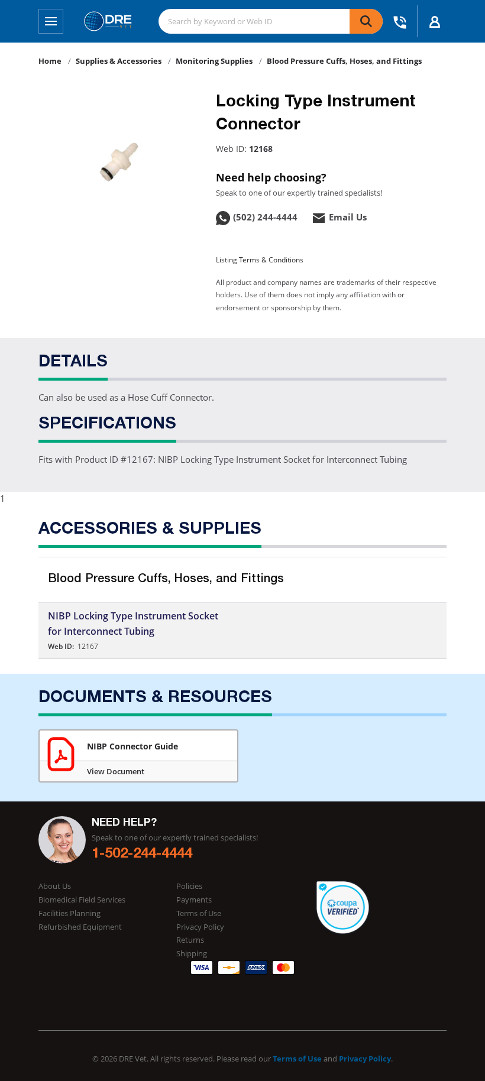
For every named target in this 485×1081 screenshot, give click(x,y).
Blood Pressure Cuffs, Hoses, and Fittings (344, 61)
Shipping (191, 953)
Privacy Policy (200, 926)
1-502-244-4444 (142, 855)
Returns (190, 939)
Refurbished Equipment (80, 926)
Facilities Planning (69, 913)
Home (50, 61)
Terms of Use (198, 913)
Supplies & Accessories (118, 61)
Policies (189, 886)
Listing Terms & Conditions (259, 260)
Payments (194, 899)
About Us (54, 886)
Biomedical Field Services (81, 899)
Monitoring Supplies (214, 61)
